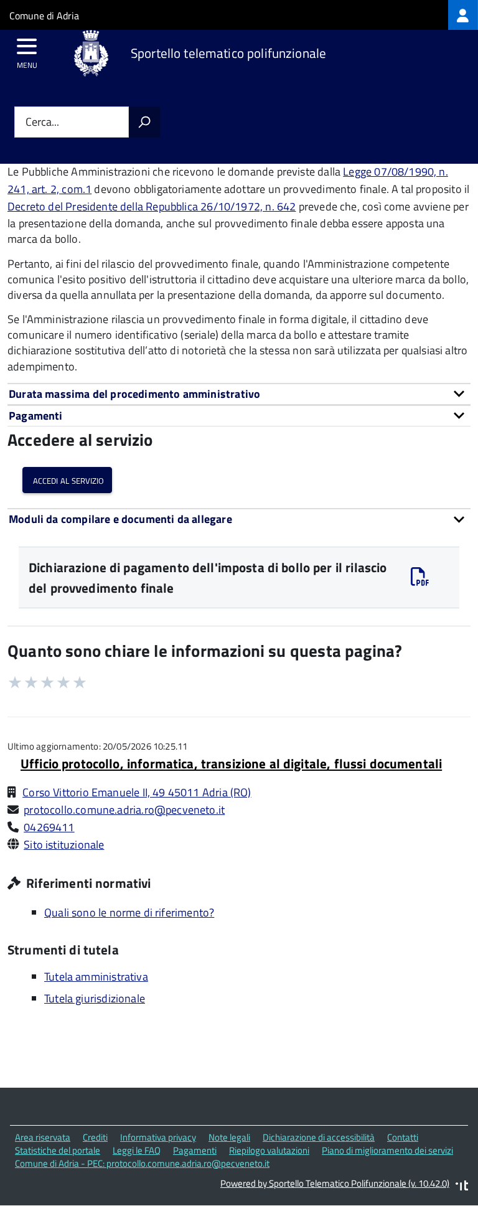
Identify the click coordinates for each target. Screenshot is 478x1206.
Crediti (95, 1137)
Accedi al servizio (67, 479)
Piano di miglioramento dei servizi (387, 1150)
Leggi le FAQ (137, 1150)
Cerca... (42, 122)
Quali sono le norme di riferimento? (129, 912)
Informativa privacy (158, 1137)
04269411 (49, 827)
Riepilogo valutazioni (269, 1150)
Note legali (229, 1137)
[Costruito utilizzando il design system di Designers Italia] (462, 1187)
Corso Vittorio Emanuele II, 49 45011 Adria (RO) (136, 792)
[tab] (239, 394)
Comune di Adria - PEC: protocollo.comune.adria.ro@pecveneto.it (142, 1163)
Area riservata (42, 1137)
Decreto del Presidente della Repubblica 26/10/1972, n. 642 (151, 206)
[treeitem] (463, 15)
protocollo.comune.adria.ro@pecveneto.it (124, 809)
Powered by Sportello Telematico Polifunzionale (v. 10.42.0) (334, 1183)
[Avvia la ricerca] (144, 122)
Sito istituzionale (64, 844)
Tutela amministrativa (96, 976)
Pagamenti (195, 1150)
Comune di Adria (44, 15)
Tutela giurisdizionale (94, 998)
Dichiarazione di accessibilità (319, 1137)
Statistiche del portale (57, 1150)
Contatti (402, 1137)
